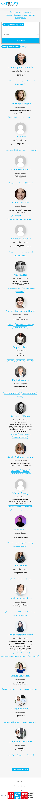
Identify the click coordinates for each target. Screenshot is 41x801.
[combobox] (20, 27)
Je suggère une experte (20, 769)
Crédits (20, 790)
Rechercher (20, 40)
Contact (20, 781)
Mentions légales (20, 786)
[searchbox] (21, 29)
